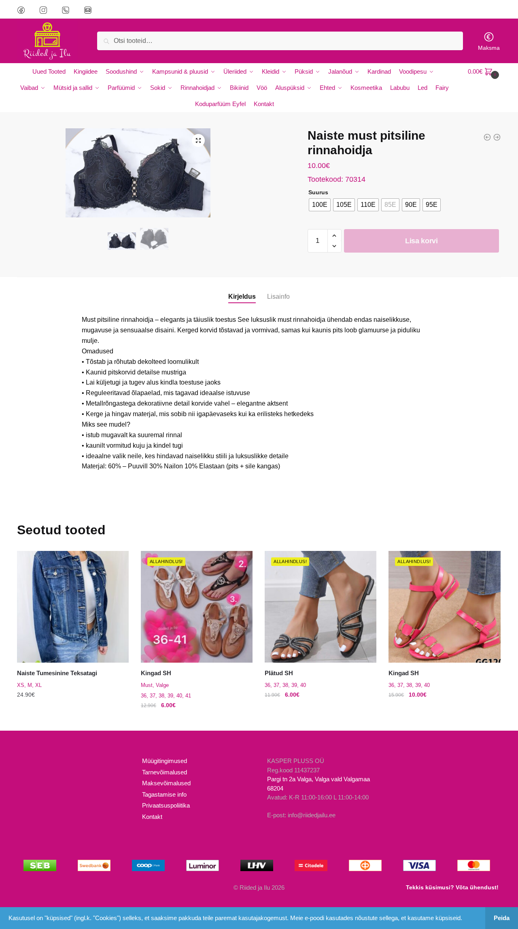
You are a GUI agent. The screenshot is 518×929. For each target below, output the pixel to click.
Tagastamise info (164, 794)
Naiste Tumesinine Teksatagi (57, 673)
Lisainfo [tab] (278, 296)
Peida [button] (502, 917)
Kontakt (152, 816)
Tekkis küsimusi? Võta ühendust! (452, 887)
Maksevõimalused (166, 783)
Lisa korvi (421, 241)
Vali (73, 721)
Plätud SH (279, 673)
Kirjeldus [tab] (242, 296)
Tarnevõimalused (164, 772)
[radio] (319, 205)
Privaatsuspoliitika (166, 805)
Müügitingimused (164, 760)
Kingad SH (156, 673)
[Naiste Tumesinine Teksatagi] (73, 607)
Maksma (489, 48)
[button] (198, 140)
